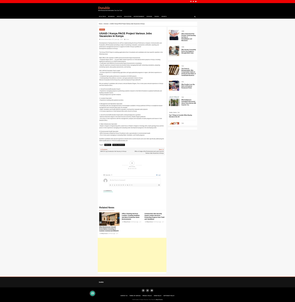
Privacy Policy (147, 295)
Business (111, 16)
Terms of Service (135, 295)
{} (129, 185)
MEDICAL (108, 144)
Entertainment (139, 16)
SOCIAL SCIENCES (118, 144)
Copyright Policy (169, 295)
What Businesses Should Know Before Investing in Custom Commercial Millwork (109, 229)
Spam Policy (157, 295)
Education (127, 16)
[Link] (127, 185)
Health (119, 16)
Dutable (104, 8)
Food (183, 65)
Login (159, 175)
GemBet (101, 282)
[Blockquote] (123, 185)
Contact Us (124, 295)
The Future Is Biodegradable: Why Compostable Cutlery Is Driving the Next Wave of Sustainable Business (188, 72)
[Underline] (115, 185)
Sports (164, 16)
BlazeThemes (159, 299)
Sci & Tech (102, 16)
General (102, 29)
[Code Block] (125, 185)
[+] (132, 185)
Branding (171, 112)
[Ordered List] (119, 185)
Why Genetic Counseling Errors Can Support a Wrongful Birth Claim (188, 35)
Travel (156, 16)
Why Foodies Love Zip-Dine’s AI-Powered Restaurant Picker (188, 86)
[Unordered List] (121, 185)
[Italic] (112, 185)
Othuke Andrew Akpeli (106, 39)
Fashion (149, 16)
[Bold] (110, 185)
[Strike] (117, 185)
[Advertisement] (132, 255)
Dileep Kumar (104, 233)
